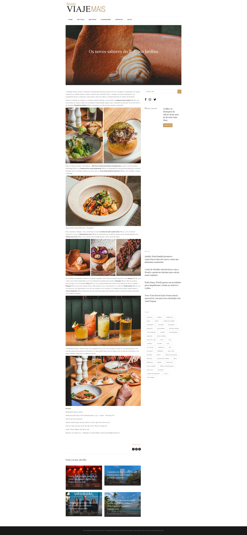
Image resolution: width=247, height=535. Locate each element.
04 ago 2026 (112, 513)
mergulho (161, 347)
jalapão (159, 343)
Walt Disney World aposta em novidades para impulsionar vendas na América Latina (163, 285)
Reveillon (169, 362)
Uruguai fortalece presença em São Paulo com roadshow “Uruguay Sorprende (83, 505)
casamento (150, 324)
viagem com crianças (153, 373)
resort (159, 362)
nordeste (160, 351)
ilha (170, 339)
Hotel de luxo (151, 339)
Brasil (157, 321)
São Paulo (150, 369)
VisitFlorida (150, 377)
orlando (149, 354)
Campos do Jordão (169, 321)
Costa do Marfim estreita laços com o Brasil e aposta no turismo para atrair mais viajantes (162, 272)
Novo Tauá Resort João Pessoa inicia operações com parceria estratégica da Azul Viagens (162, 298)
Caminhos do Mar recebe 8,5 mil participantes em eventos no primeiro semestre (122, 474)
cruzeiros (171, 324)
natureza (150, 351)
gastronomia (174, 332)
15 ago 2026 (74, 486)
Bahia (148, 321)
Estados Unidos (174, 328)
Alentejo (150, 317)
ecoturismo (161, 328)
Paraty (159, 354)
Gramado (149, 336)
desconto (150, 328)
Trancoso (161, 369)
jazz (167, 343)
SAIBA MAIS (167, 125)
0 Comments (96, 486)
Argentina (169, 317)
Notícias (123, 56)
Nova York (171, 351)
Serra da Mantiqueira (167, 366)
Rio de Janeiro (151, 366)
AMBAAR (159, 317)
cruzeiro (161, 324)
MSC (170, 347)
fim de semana (151, 332)
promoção (150, 362)
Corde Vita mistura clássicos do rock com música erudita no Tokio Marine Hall (83, 479)
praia (175, 358)
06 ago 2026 (112, 482)
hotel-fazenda (161, 336)
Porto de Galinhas (171, 354)
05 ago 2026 (74, 512)
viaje (165, 373)
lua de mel (150, 347)
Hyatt (162, 339)
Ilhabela (149, 343)
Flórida (162, 332)
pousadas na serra (163, 358)
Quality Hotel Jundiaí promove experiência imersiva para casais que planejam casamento (162, 259)
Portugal (150, 358)
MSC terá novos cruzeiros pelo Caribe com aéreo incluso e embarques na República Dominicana (121, 504)
